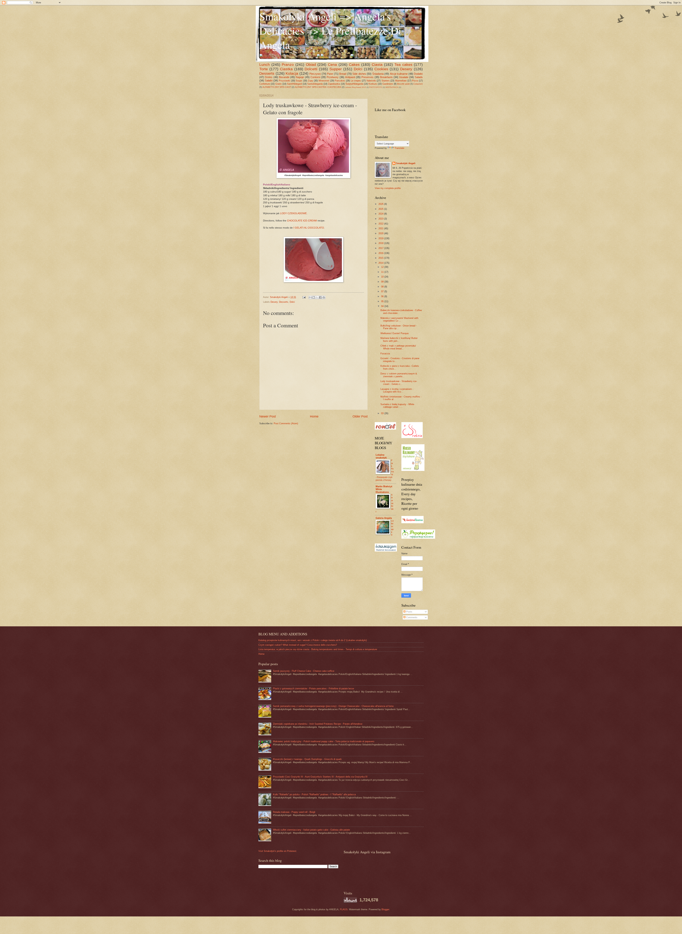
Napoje (300, 77)
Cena (332, 64)
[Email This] (310, 297)
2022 (381, 223)
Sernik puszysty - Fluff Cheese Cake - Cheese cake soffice (303, 671)
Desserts (266, 73)
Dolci (358, 69)
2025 (381, 209)
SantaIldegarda (315, 84)
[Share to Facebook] (320, 297)
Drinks (268, 77)
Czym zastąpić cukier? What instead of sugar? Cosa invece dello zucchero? (297, 645)
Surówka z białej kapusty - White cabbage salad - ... (397, 405)
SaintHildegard (294, 84)
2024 (381, 213)
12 (382, 267)
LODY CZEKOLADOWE (293, 213)
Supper (335, 69)
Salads (419, 77)
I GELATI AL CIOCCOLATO (308, 227)
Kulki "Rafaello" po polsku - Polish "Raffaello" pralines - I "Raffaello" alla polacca (314, 794)
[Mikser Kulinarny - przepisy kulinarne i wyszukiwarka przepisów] (412, 470)
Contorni (315, 77)
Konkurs (373, 84)
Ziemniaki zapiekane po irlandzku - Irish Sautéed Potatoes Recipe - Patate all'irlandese (317, 724)
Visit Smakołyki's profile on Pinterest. (277, 851)
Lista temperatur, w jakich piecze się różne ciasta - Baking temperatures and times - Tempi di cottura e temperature (317, 649)
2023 (381, 218)
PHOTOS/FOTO (375, 87)
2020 (381, 233)
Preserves (367, 77)
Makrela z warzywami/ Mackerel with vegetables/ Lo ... (399, 319)
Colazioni (418, 84)
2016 (381, 253)
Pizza (415, 80)
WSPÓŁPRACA (392, 87)
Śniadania (378, 73)
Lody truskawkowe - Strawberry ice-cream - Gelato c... (398, 382)
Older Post (360, 416)
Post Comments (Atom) (286, 423)
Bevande (284, 77)
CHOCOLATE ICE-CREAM (302, 220)
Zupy (310, 80)
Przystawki (284, 80)
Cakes (354, 64)
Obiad (311, 64)
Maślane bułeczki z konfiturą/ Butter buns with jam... (399, 339)
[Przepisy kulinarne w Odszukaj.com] (386, 550)
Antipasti (350, 77)
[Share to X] (317, 297)
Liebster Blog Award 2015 (355, 87)
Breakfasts (386, 77)
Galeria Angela (384, 518)
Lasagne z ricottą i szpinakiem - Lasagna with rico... (396, 390)
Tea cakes (403, 64)
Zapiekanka (334, 84)
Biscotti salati (403, 84)
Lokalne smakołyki (381, 456)
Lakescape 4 (392, 528)
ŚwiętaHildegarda (354, 84)
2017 (381, 248)
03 (382, 413)
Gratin (278, 84)
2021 (381, 228)
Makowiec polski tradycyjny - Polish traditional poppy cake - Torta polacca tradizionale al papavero (323, 741)
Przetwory (333, 77)
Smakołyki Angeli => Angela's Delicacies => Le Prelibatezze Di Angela (330, 30)
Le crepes (356, 80)
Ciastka (286, 69)
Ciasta (377, 64)
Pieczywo (315, 73)
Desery (406, 69)
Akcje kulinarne (399, 73)
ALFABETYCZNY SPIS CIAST (276, 87)
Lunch (264, 64)
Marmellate (401, 80)
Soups (299, 80)
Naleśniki (371, 80)
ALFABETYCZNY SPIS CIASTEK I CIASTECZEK (318, 87)
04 (382, 306)
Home (314, 416)
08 (382, 286)
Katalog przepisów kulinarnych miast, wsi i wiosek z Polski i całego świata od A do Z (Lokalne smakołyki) (312, 640)
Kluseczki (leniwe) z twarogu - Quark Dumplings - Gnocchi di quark (307, 759)
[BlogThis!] (313, 297)
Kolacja (292, 73)
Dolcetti (311, 69)
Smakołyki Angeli (405, 163)
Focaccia (385, 353)
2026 (381, 204)
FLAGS (344, 909)
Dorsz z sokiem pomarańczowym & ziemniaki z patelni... (398, 375)
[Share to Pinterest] (324, 297)
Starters (385, 80)
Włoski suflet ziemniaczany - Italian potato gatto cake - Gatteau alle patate (311, 829)
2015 (381, 258)
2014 (381, 263)
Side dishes (359, 73)
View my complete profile (388, 188)
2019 (381, 238)
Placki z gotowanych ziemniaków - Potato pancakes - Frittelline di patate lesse (313, 688)
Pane (330, 73)
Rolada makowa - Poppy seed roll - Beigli (294, 812)
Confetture (264, 84)
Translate (399, 148)
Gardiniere (387, 84)
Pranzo (288, 64)
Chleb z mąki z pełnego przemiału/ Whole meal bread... (398, 347)
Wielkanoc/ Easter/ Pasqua (394, 333)
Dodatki (418, 73)
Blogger (385, 909)
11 (382, 272)
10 (382, 276)
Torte (263, 69)
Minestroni (324, 80)
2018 (381, 243)
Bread (342, 73)
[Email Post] (303, 297)
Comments (411, 617)
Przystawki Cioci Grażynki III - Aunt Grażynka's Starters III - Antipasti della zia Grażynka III (320, 776)
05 (382, 301)
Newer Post (267, 416)
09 (382, 281)
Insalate (403, 77)
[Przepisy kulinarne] (418, 538)
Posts (408, 611)
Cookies (381, 69)
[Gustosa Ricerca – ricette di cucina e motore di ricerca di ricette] (412, 522)
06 (382, 296)
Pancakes (340, 80)
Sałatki (269, 80)
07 (382, 291)
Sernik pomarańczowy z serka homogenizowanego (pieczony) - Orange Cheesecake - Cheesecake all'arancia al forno (333, 706)
